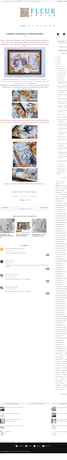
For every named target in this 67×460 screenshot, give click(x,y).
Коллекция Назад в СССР (60, 282)
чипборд (27, 83)
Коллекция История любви (60, 250)
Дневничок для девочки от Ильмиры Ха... (6, 236)
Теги (47, 81)
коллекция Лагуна (59, 256)
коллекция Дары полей (60, 224)
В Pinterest (34, 196)
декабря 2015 (60, 68)
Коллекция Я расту (59, 340)
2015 (37, 25)
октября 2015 (60, 72)
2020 (57, 57)
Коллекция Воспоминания (60, 220)
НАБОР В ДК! (8, 431)
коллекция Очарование (60, 299)
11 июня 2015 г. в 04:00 (10, 289)
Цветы (57, 389)
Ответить (47, 254)
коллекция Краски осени (60, 254)
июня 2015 (59, 79)
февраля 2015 (60, 170)
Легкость (44, 79)
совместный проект (59, 380)
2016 (41, 25)
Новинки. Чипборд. (61, 114)
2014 (33, 25)
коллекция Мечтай (59, 265)
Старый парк (38, 81)
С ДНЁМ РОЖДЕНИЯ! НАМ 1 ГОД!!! (12, 413)
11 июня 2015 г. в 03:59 (10, 276)
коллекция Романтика (60, 310)
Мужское (62, 355)
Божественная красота (17, 81)
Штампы (62, 389)
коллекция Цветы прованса (61, 331)
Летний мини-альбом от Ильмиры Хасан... (38, 235)
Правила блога (8, 1)
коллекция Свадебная (60, 312)
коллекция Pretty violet (60, 350)
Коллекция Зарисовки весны (61, 239)
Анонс (57, 181)
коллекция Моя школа (60, 280)
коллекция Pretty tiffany (60, 348)
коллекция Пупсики (59, 303)
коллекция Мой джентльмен (61, 271)
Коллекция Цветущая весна (61, 329)
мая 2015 (59, 164)
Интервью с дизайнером (60, 198)
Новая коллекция (59, 359)
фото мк (63, 387)
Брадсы (62, 181)
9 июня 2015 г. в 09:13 (9, 250)
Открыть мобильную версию (24, 208)
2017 (46, 25)
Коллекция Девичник (59, 226)
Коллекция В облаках (60, 207)
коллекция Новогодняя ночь (61, 295)
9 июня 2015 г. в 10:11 (9, 262)
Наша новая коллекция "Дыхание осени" (14, 425)
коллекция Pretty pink (60, 346)
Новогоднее (58, 361)
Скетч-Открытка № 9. (61, 136)
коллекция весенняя (59, 211)
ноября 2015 (60, 70)
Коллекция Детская (59, 228)
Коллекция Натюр (59, 284)
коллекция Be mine (59, 344)
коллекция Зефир (59, 241)
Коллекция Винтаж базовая (61, 213)
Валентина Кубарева (11, 274)
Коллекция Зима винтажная (61, 243)
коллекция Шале (59, 335)
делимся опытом (59, 192)
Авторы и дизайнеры (18, 1)
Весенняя (3, 81)
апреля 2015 (60, 166)
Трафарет (57, 387)
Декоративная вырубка (60, 190)
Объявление (58, 363)
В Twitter (25, 196)
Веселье (38, 79)
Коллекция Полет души (60, 301)
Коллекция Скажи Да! (59, 314)
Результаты (64, 372)
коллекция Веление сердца (60, 209)
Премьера (57, 370)
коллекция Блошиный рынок (61, 205)
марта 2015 (59, 168)
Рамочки (57, 372)
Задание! (57, 196)
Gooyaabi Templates (25, 451)
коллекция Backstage (59, 342)
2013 (29, 25)
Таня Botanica (9, 260)
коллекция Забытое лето (60, 237)
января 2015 (60, 172)
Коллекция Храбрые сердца (60, 327)
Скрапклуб (62, 378)
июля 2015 (59, 78)
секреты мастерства (59, 376)
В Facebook (16, 196)
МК (56, 355)
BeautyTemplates (10, 451)
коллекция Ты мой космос (60, 325)
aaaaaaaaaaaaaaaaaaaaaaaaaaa (15, 248)
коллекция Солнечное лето (61, 320)
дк (56, 194)
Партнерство (58, 365)
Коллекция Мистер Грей (60, 267)
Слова (19, 79)
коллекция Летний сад (60, 258)
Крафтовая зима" (18, 83)
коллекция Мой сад (59, 273)
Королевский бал (27, 79)
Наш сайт (27, 1)
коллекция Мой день (59, 269)
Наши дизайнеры (59, 357)
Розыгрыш (57, 374)
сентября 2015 (60, 74)
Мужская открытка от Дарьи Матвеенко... (23, 235)
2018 (50, 25)
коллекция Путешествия (60, 305)
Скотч (57, 378)
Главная (2, 1)
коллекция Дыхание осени (60, 235)
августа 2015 (60, 76)
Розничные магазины (36, 1)
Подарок (64, 365)
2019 (54, 25)
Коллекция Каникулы (60, 252)
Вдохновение (27, 200)
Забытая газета (29, 81)
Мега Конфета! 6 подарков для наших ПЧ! (14, 407)
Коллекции (22, 25)
